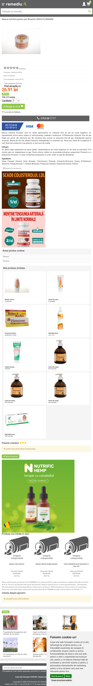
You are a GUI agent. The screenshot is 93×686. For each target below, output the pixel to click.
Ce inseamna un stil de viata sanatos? (15, 655)
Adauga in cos (12, 106)
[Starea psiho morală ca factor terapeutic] (40, 645)
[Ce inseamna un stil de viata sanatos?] (10, 645)
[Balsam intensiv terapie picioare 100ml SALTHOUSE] (46, 548)
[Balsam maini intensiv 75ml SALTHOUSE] (17, 548)
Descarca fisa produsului (13, 168)
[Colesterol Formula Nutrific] (46, 190)
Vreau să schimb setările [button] (61, 680)
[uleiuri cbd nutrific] (46, 496)
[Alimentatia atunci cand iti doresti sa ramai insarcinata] (70, 623)
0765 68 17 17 (48, 118)
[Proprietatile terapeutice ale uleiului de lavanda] (10, 623)
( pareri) (22, 69)
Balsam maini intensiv (16, 564)
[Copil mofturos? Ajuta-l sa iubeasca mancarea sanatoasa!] (40, 623)
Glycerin (6, 256)
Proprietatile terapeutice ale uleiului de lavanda (14, 633)
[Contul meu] (84, 3)
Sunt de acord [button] (57, 676)
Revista (5, 612)
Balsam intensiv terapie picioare (46, 564)
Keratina (6, 261)
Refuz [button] (68, 676)
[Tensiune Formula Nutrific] (46, 228)
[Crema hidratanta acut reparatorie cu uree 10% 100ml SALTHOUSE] (76, 548)
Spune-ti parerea (11, 456)
